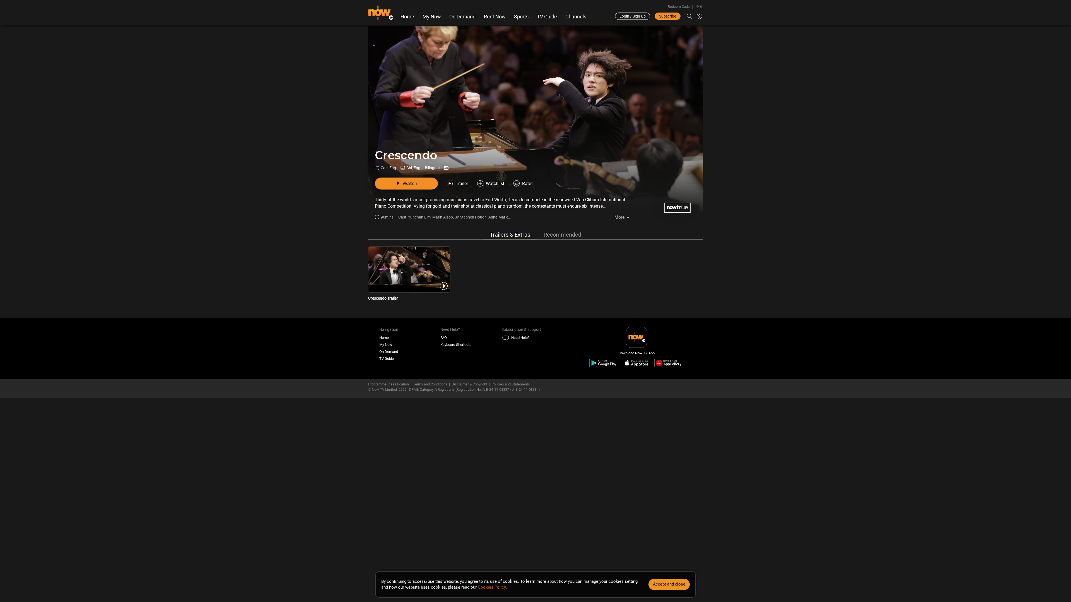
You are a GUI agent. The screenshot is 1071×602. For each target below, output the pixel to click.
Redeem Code (679, 6)
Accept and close (669, 584)
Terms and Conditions (430, 384)
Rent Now (495, 17)
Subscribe (667, 16)
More (619, 217)
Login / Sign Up (632, 16)
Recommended (562, 234)
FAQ (443, 338)
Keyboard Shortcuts (455, 345)
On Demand (462, 17)
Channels (575, 17)
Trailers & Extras (510, 234)
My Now (432, 17)
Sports (521, 17)
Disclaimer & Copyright (469, 384)
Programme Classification (388, 384)
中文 (699, 6)
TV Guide (547, 17)
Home (407, 17)
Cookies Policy (492, 587)
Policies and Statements (510, 384)
